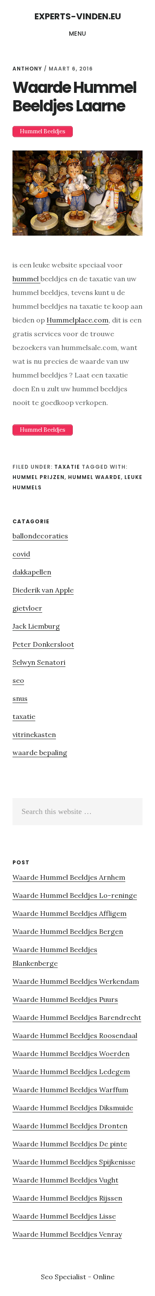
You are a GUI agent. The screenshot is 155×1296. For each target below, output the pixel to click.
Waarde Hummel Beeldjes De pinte (69, 1143)
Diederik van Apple (43, 590)
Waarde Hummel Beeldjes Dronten (69, 1125)
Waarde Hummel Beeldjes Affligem (69, 913)
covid (21, 554)
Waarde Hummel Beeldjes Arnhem (68, 877)
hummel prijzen (38, 477)
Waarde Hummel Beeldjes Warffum (70, 1089)
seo (18, 680)
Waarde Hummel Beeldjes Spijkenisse (73, 1162)
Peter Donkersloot (43, 644)
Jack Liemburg (36, 626)
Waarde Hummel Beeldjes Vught (65, 1180)
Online (104, 1276)
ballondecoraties (40, 535)
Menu (78, 33)
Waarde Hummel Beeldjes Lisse (64, 1216)
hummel (26, 278)
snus (20, 698)
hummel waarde (94, 477)
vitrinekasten (34, 734)
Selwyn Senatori (38, 662)
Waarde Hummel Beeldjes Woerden (71, 1053)
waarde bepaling (39, 752)
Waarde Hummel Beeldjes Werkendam (75, 981)
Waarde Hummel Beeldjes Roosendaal (74, 1035)
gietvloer (27, 608)
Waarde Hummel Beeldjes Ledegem (71, 1071)
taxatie (67, 466)
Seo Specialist (64, 1276)
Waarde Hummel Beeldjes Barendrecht (76, 1017)
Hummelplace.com (77, 320)
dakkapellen (31, 572)
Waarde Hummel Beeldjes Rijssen (67, 1198)
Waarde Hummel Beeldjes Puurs (65, 999)
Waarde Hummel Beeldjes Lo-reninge (74, 895)
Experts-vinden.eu (77, 16)
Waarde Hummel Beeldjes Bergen (67, 931)
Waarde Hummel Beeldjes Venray (67, 1234)
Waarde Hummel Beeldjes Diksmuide (72, 1107)
